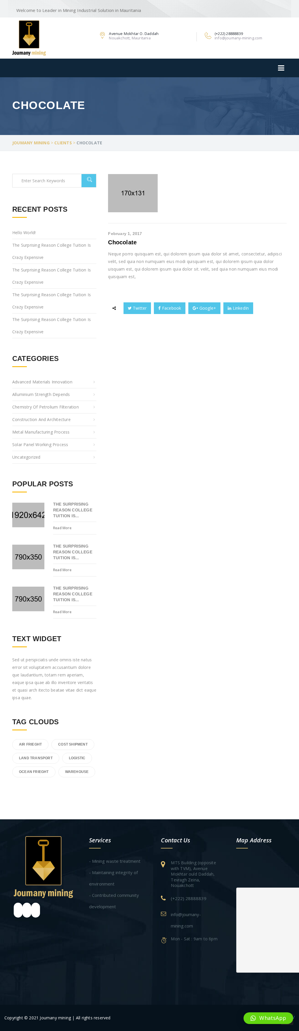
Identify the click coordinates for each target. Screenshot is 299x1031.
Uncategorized (26, 457)
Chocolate (122, 242)
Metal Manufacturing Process (40, 432)
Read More (62, 527)
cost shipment (73, 744)
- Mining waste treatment (114, 861)
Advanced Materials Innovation (42, 382)
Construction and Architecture (41, 419)
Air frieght (30, 744)
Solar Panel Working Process (40, 444)
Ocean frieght (34, 772)
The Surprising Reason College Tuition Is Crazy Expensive (51, 251)
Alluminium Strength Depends (41, 394)
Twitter (139, 308)
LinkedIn (240, 308)
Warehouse (77, 772)
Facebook (171, 308)
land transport (36, 758)
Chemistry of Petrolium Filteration (45, 407)
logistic (77, 758)
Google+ (207, 308)
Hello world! (24, 232)
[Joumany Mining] (29, 37)
